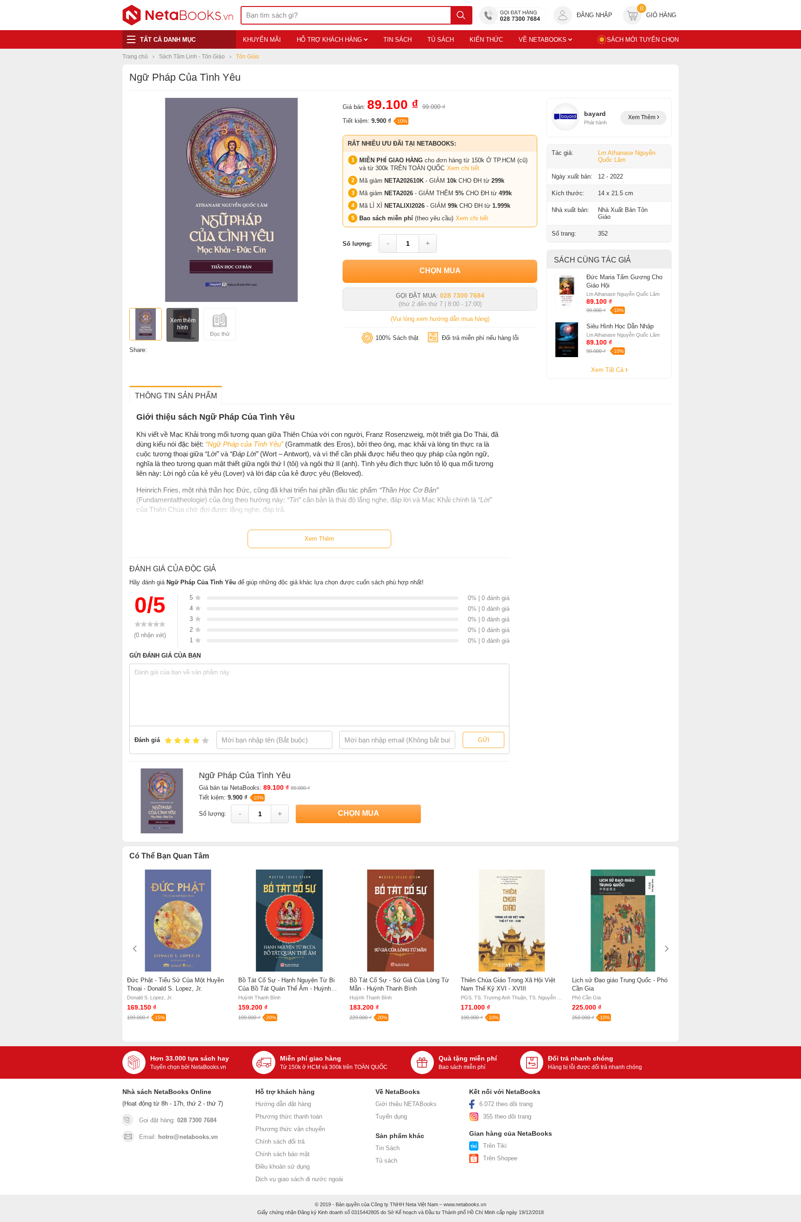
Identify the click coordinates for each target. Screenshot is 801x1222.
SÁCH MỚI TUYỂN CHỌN (643, 39)
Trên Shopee (500, 1158)
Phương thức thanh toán (288, 1116)
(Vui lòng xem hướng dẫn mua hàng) (440, 318)
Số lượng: (357, 243)
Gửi (484, 739)
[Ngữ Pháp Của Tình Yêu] (231, 299)
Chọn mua (440, 271)
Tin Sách (387, 1148)
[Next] (666, 948)
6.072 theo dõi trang (506, 1103)
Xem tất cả (608, 369)
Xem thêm (642, 117)
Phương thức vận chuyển (290, 1129)
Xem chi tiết (463, 168)
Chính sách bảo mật (282, 1154)
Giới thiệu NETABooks (406, 1103)
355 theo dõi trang (507, 1116)
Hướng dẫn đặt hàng (283, 1103)
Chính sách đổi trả (280, 1141)
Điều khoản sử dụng (282, 1166)
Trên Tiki (495, 1145)
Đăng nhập (594, 15)
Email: (178, 1136)
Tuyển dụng (391, 1116)
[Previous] (135, 948)
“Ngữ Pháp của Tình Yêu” (244, 444)
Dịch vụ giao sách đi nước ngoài (299, 1179)
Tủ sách (386, 1160)
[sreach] (461, 15)
